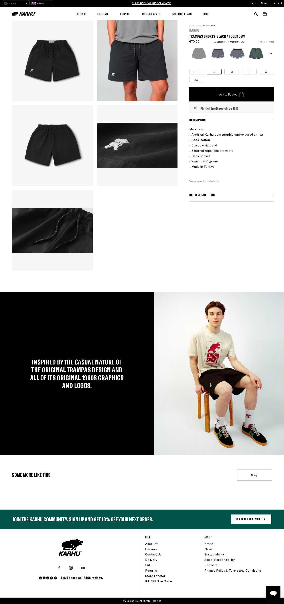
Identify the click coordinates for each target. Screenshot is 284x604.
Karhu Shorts (209, 25)
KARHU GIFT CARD (182, 14)
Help (252, 3)
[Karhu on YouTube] (83, 568)
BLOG (206, 14)
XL (266, 71)
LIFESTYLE (102, 14)
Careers (151, 549)
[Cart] (265, 14)
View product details (204, 181)
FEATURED (80, 14)
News (208, 549)
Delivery (151, 559)
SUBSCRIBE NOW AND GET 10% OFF (151, 3)
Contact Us (153, 554)
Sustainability (214, 554)
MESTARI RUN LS (151, 14)
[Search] (256, 14)
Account (277, 3)
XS (194, 71)
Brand (208, 544)
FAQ (148, 565)
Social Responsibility (219, 559)
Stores (264, 3)
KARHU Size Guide (158, 581)
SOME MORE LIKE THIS (31, 475)
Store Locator (155, 576)
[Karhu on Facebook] (59, 568)
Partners (210, 565)
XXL (196, 79)
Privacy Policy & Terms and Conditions (232, 570)
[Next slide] (267, 53)
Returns (151, 570)
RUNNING (125, 14)
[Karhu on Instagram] (71, 568)
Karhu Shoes (195, 25)
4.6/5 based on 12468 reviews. (81, 577)
